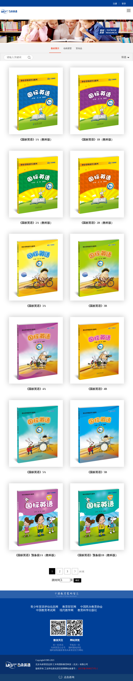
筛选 (123, 57)
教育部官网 (69, 606)
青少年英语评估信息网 (44, 606)
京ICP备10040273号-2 (88, 668)
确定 (77, 580)
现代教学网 (66, 610)
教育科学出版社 (87, 610)
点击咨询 (69, 677)
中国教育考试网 (45, 610)
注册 (115, 3)
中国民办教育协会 (91, 606)
